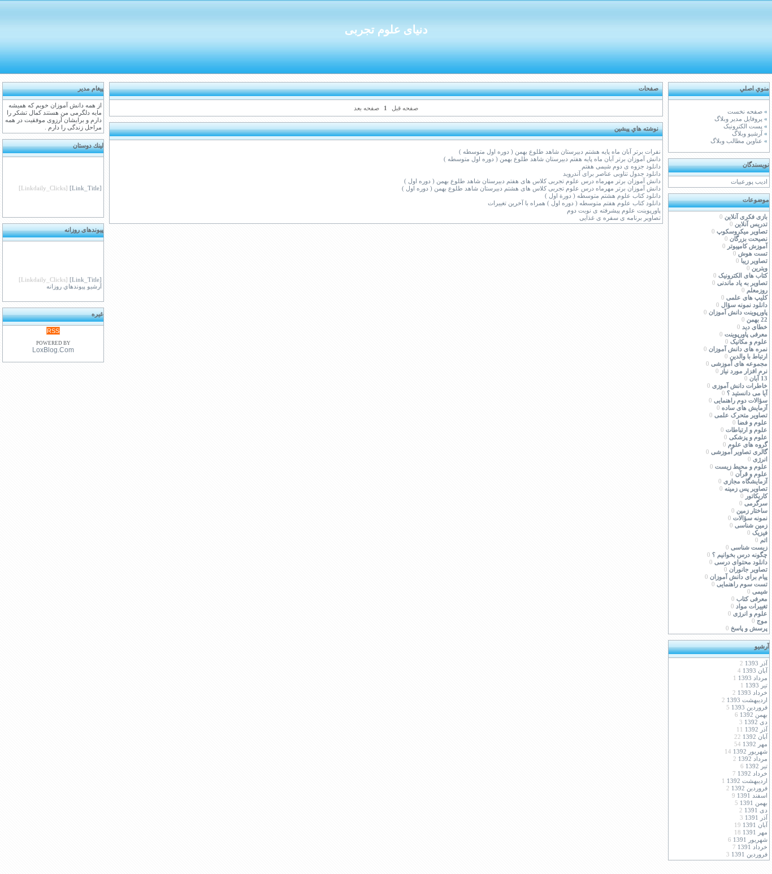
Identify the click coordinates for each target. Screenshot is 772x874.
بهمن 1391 (753, 803)
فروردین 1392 (749, 788)
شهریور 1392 (750, 751)
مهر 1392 (755, 744)
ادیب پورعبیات (749, 182)
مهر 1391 (755, 832)
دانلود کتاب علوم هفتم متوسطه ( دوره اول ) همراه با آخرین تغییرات (574, 203)
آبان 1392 (755, 737)
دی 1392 (755, 722)
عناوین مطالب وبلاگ (736, 141)
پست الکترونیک (742, 126)
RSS (53, 330)
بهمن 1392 (753, 715)
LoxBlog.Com (53, 350)
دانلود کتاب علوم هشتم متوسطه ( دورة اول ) (603, 196)
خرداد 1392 (752, 774)
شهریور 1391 (750, 840)
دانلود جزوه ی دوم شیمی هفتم (621, 166)
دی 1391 (755, 810)
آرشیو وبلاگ (747, 134)
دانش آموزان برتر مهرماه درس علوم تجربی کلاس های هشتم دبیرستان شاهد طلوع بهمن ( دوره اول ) (531, 188)
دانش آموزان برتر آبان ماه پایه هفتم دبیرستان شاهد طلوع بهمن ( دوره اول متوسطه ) (552, 159)
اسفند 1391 (752, 796)
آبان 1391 (755, 825)
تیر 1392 (756, 766)
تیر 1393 (756, 685)
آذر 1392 (756, 729)
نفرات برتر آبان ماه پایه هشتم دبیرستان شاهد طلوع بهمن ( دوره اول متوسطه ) (560, 152)
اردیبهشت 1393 (747, 700)
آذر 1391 (756, 818)
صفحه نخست (744, 112)
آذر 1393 (756, 663)
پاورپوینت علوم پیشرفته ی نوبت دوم (614, 210)
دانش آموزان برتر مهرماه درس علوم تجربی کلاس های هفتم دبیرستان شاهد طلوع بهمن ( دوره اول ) (532, 181)
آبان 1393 (755, 671)
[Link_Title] (86, 186)
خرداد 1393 (752, 693)
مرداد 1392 (752, 759)
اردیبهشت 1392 (747, 781)
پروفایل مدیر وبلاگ (738, 119)
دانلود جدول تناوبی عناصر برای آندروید (612, 174)
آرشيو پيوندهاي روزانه (74, 285)
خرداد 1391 (752, 847)
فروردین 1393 (749, 707)
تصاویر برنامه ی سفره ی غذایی (620, 218)
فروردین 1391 (749, 854)
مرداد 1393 (752, 678)
